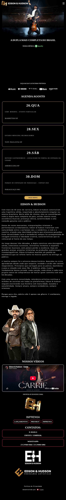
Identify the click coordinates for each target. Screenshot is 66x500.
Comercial (37, 435)
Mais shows (33, 197)
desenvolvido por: (29, 489)
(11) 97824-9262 (26, 445)
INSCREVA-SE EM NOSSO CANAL (33, 394)
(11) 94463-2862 (39, 445)
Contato (28, 435)
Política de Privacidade (33, 486)
